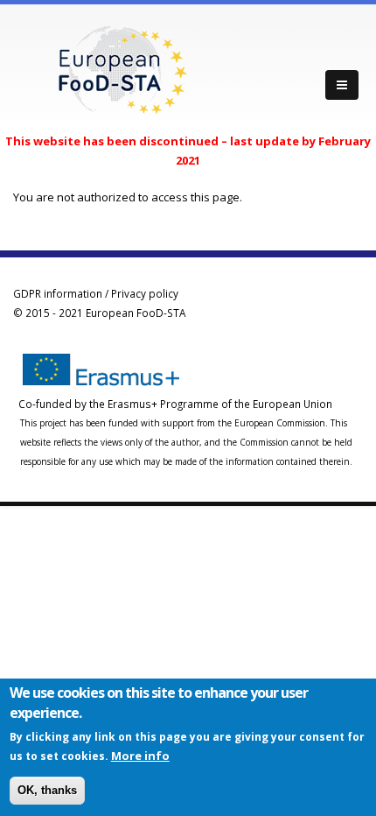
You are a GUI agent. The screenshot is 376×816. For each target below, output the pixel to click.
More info (140, 755)
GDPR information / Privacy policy (95, 293)
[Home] (122, 68)
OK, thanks (47, 790)
